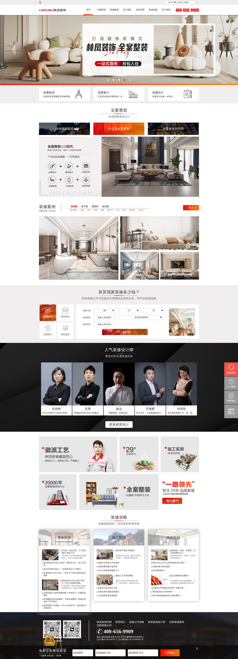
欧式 (124, 210)
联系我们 (120, 622)
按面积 (95, 206)
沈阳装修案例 (176, 622)
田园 (148, 210)
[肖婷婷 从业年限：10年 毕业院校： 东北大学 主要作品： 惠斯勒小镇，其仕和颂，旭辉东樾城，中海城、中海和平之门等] (56, 383)
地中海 (132, 210)
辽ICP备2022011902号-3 (107, 639)
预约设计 (56, 410)
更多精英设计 (119, 424)
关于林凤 (166, 10)
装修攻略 (153, 10)
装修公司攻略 (136, 622)
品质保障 (140, 10)
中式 (118, 210)
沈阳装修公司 (104, 625)
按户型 (84, 206)
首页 (88, 10)
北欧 (82, 210)
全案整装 (101, 10)
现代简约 (73, 210)
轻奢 (102, 210)
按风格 (74, 206)
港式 (96, 210)
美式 (89, 210)
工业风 (140, 210)
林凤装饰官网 (104, 622)
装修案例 (114, 10)
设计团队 (127, 10)
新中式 (110, 210)
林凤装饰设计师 (156, 622)
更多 (191, 207)
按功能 (105, 206)
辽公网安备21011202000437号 (130, 639)
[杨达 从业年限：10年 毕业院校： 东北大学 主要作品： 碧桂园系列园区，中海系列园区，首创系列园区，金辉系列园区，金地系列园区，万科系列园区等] (119, 383)
